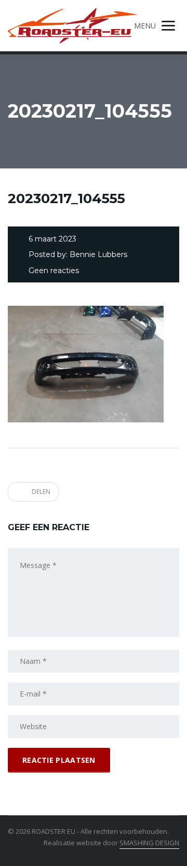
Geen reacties (54, 270)
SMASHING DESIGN (149, 842)
